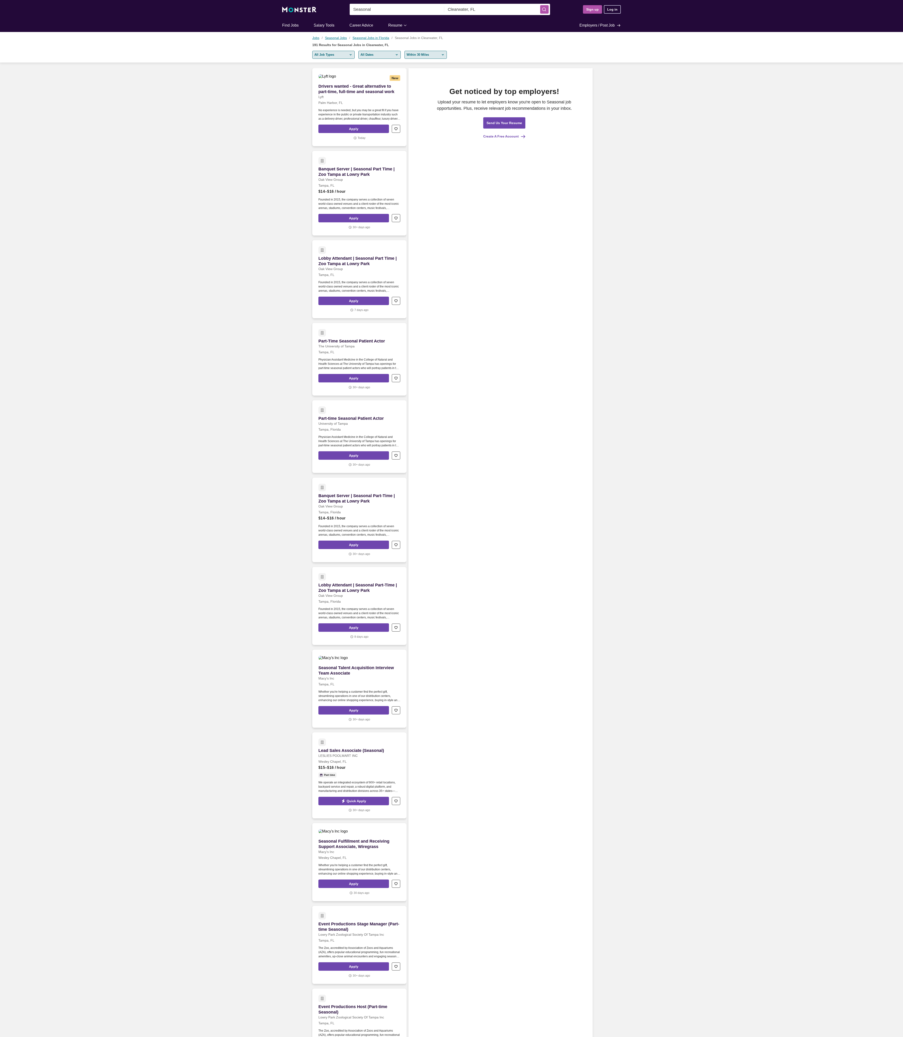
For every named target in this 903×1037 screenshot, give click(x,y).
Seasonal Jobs (336, 38)
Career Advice (361, 25)
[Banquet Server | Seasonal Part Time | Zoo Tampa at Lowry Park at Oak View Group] (359, 193)
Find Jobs (290, 25)
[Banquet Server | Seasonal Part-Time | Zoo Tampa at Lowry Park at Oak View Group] (359, 520)
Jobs (315, 38)
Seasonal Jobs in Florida (370, 38)
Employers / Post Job (597, 25)
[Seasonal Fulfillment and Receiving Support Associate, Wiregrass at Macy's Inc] (359, 862)
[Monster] (299, 9)
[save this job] (396, 129)
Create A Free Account (501, 136)
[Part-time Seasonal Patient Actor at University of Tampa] (359, 436)
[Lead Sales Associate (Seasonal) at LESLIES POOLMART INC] (359, 775)
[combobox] (397, 9)
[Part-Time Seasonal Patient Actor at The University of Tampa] (359, 359)
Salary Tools (324, 25)
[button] (544, 9)
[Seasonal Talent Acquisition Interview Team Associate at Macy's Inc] (359, 688)
